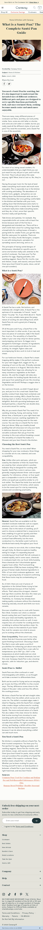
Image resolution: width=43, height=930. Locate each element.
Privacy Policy (28, 913)
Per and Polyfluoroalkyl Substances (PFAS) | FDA (21, 781)
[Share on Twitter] (9, 84)
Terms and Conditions (24, 826)
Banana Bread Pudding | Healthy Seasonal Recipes (21, 787)
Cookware (5, 839)
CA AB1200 (25, 916)
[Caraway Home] (21, 8)
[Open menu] (2, 7)
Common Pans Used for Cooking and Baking (21, 778)
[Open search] (34, 7)
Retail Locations (8, 855)
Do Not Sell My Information (13, 919)
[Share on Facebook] (4, 84)
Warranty (5, 916)
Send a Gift (6, 863)
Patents (15, 916)
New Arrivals (6, 847)
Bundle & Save (7, 851)
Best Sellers (6, 843)
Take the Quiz (7, 859)
